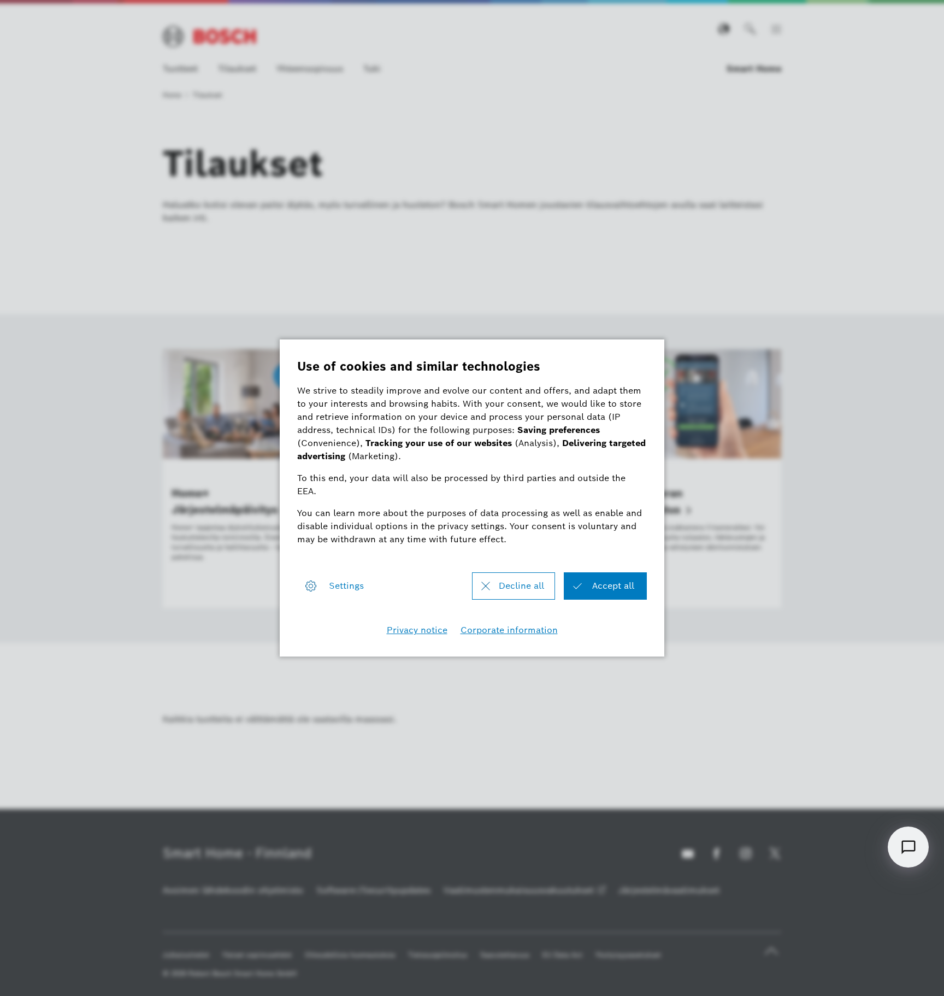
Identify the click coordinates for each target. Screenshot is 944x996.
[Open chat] (908, 847)
